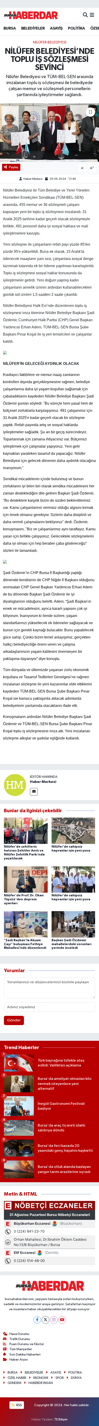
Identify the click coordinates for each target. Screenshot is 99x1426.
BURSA (9, 28)
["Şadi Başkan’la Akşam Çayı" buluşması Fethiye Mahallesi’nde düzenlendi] (26, 924)
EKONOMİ (40, 1378)
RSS (19, 1405)
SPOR (59, 1378)
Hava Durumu (19, 1334)
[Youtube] (62, 1320)
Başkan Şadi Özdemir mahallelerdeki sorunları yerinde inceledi (71, 944)
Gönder (14, 1020)
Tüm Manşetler (20, 1349)
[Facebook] (37, 1320)
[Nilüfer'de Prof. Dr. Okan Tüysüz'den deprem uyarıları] (26, 879)
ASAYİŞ (56, 28)
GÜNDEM (14, 1383)
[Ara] (85, 15)
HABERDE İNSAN (41, 1383)
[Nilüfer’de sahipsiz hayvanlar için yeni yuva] (73, 831)
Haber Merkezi (33, 178)
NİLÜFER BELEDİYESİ (49, 42)
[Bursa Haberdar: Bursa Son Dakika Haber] (30, 15)
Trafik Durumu (19, 1339)
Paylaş (13, 167)
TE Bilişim (60, 1419)
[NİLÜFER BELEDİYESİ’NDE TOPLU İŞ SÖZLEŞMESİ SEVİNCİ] (49, 133)
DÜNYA (76, 1378)
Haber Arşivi (18, 1359)
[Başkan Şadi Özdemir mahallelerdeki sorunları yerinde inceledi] (73, 924)
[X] (45, 1320)
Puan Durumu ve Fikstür (26, 1344)
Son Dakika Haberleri (25, 1354)
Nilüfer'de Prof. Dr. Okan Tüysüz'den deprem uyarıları (24, 899)
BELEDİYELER (33, 28)
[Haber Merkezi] (15, 785)
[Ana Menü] (92, 15)
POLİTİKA (76, 28)
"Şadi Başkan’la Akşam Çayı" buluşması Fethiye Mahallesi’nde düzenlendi (25, 944)
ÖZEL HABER (17, 1378)
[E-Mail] (34, 792)
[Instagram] (54, 1320)
